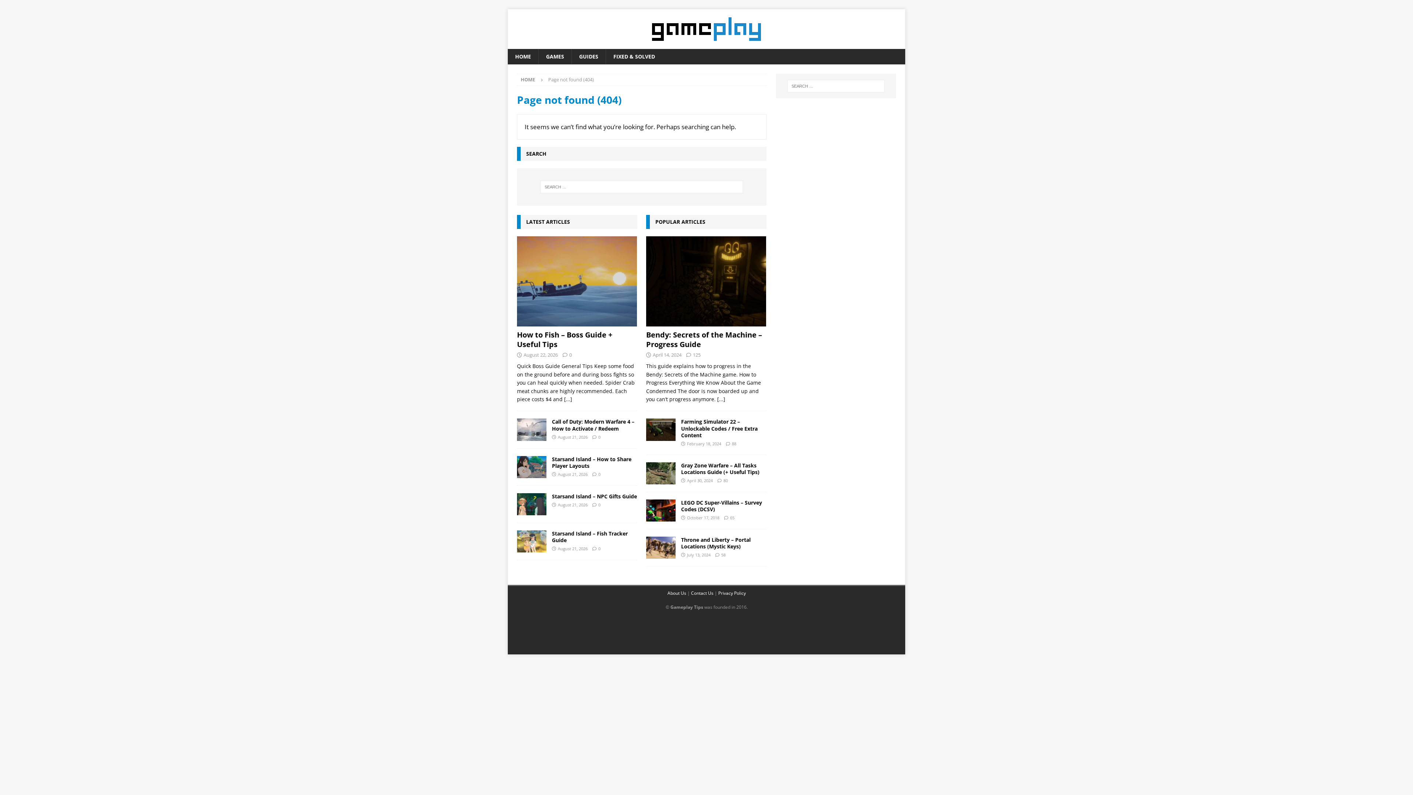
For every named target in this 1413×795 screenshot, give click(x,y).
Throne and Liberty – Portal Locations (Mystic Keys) (716, 543)
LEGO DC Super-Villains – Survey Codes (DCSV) (721, 506)
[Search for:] (642, 187)
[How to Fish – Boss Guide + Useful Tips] (577, 281)
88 (734, 443)
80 (725, 480)
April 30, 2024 (700, 480)
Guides (588, 56)
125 (697, 354)
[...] (568, 399)
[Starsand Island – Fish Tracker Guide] (531, 541)
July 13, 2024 (699, 555)
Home (523, 56)
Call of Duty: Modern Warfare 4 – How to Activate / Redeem (593, 425)
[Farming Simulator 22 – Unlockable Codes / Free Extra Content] (661, 429)
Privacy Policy (732, 593)
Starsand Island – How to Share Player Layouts (591, 462)
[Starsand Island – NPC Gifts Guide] (531, 504)
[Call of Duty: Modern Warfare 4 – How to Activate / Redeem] (531, 429)
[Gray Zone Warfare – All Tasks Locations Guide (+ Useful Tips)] (661, 473)
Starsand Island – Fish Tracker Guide (590, 537)
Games (555, 56)
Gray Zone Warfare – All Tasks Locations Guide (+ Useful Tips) (720, 469)
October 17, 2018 (703, 517)
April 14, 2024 (667, 354)
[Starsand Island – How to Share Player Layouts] (531, 467)
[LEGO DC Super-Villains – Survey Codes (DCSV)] (661, 510)
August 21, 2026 (573, 437)
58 (723, 555)
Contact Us (702, 593)
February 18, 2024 (704, 443)
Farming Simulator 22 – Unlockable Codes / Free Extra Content (719, 428)
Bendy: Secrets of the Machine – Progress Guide (704, 339)
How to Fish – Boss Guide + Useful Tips (564, 339)
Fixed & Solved (634, 56)
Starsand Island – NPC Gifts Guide (594, 496)
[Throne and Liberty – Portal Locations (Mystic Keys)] (661, 548)
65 (732, 517)
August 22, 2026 (541, 354)
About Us (676, 593)
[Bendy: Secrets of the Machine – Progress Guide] (706, 281)
